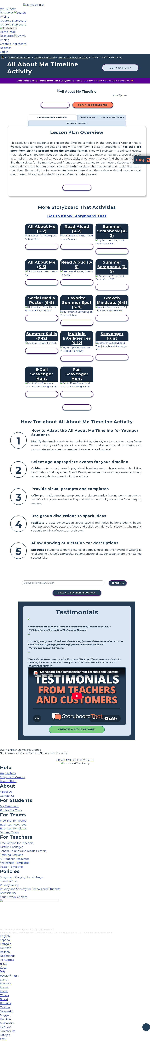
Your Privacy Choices (13, 897)
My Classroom (9, 806)
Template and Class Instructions (101, 117)
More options (120, 95)
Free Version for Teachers (16, 843)
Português (7, 959)
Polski (4, 999)
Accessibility (8, 893)
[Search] (20, 12)
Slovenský (6, 1011)
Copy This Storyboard (93, 105)
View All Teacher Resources (77, 593)
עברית (3, 963)
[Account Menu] (8, 28)
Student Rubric (76, 123)
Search (116, 583)
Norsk (4, 991)
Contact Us (7, 795)
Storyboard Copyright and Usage (21, 877)
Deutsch (5, 948)
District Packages (11, 847)
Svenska (5, 983)
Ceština (5, 1007)
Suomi (4, 987)
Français (5, 944)
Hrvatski (5, 1019)
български (7, 1023)
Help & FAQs (8, 773)
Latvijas (5, 1035)
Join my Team (9, 832)
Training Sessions (11, 855)
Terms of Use (8, 881)
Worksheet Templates (14, 862)
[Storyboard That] (33, 5)
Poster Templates (11, 866)
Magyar (5, 1015)
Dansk (4, 979)
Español (5, 940)
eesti (3, 1039)
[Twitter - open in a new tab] (2, 921)
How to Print (8, 781)
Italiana (5, 952)
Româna (5, 1003)
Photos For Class (11, 810)
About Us (6, 791)
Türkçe (4, 995)
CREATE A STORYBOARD (77, 729)
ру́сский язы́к (9, 975)
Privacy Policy (9, 885)
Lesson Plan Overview (52, 117)
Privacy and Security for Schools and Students (30, 889)
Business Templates (13, 828)
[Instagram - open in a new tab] (2, 916)
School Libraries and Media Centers (23, 851)
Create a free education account (106, 80)
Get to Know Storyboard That (73, 57)
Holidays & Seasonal (44, 57)
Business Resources (13, 824)
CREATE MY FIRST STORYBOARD (75, 760)
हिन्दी (2, 971)
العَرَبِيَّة (3, 967)
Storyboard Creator (12, 777)
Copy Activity (120, 67)
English (5, 936)
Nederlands (7, 955)
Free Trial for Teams (13, 820)
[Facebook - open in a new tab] (2, 911)
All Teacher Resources (19, 57)
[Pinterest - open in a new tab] (2, 926)
